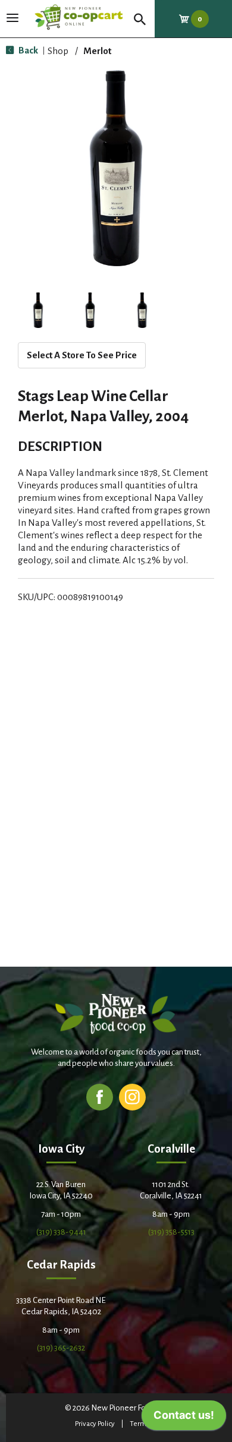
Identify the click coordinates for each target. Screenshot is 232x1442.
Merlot (97, 51)
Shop (58, 51)
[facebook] (99, 1096)
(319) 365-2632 (61, 1347)
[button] (38, 310)
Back (27, 50)
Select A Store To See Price (82, 355)
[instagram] (132, 1096)
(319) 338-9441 (61, 1232)
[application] (184, 1418)
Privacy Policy (95, 1424)
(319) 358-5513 (171, 1232)
